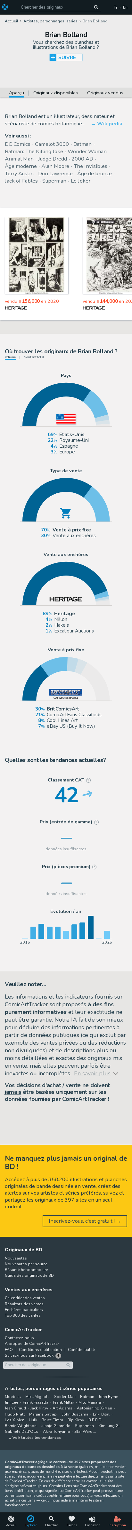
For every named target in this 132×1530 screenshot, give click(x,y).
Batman (82, 144)
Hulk (33, 1420)
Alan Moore (55, 166)
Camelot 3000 (52, 144)
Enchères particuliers (24, 1309)
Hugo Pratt (15, 1414)
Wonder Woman (87, 151)
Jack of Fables (21, 180)
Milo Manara (89, 1402)
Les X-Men (14, 1420)
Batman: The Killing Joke (34, 151)
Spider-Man (65, 1396)
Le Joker (80, 180)
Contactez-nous (19, 1337)
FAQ (9, 1349)
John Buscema (75, 1414)
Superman (54, 180)
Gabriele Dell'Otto (21, 1431)
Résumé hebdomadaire (26, 1269)
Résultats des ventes (24, 1303)
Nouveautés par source (26, 1264)
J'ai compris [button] (66, 1519)
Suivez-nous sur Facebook (29, 1355)
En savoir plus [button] (36, 1504)
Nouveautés (16, 1258)
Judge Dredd (52, 158)
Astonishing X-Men (94, 1408)
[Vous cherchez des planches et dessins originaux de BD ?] (6, 7)
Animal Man (19, 158)
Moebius (13, 1396)
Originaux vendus (105, 93)
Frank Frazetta (35, 1402)
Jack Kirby (39, 1408)
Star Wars (83, 1431)
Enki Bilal (101, 1414)
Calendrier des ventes (25, 1297)
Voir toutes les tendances (36, 1437)
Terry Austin (19, 173)
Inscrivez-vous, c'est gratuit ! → (85, 1221)
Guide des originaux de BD (29, 1275)
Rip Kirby (76, 1420)
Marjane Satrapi (43, 1414)
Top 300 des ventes (23, 1315)
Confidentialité (81, 1349)
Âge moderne (21, 166)
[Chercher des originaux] (96, 7)
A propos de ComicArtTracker (32, 1343)
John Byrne (108, 1396)
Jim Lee (11, 1402)
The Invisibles (90, 166)
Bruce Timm (52, 1420)
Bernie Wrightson (21, 1425)
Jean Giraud (15, 1408)
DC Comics (17, 144)
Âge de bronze (94, 173)
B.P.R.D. (95, 1420)
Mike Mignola (37, 1396)
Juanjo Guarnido (55, 1425)
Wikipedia (109, 123)
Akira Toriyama (56, 1431)
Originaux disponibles (55, 93)
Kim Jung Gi (109, 1425)
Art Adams (62, 1408)
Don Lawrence (55, 173)
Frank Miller (63, 1402)
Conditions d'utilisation (40, 1349)
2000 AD (82, 158)
